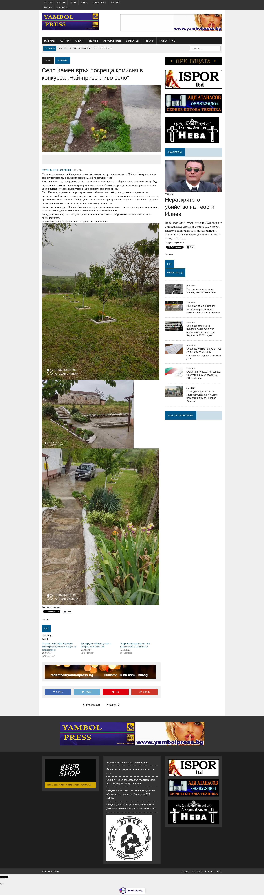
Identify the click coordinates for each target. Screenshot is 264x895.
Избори (48, 7)
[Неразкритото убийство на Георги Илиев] (193, 189)
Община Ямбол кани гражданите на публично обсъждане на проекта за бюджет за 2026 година (130, 794)
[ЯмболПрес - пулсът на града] (70, 21)
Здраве (84, 2)
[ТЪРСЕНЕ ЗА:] (205, 48)
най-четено (175, 152)
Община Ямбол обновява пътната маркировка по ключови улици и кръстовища (203, 309)
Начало (185, 871)
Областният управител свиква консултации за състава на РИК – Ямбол (203, 374)
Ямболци (116, 2)
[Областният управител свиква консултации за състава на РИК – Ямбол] (174, 375)
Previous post (93, 704)
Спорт (73, 2)
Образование (99, 2)
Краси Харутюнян (62, 170)
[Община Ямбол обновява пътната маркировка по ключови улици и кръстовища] (174, 309)
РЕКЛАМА (209, 871)
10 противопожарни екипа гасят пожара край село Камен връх (135, 645)
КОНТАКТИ (197, 871)
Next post (111, 704)
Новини (48, 2)
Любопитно (63, 7)
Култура (61, 2)
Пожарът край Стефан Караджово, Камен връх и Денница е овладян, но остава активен (59, 646)
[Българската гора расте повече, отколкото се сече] (174, 292)
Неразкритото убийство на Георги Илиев (189, 207)
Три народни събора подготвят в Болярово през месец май (96, 645)
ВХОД (219, 871)
